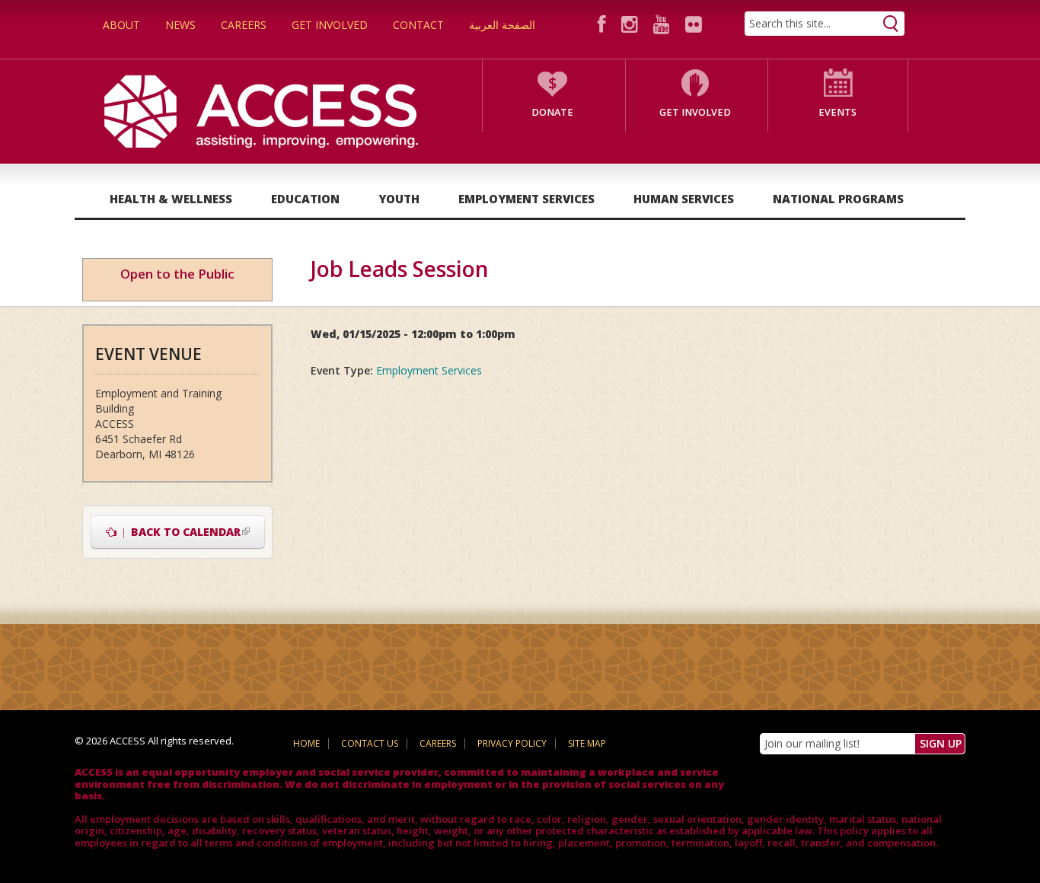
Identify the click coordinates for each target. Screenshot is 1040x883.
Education (305, 198)
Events (837, 112)
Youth (399, 198)
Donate (552, 112)
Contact (418, 25)
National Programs (838, 198)
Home (306, 743)
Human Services (683, 198)
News (180, 25)
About (121, 25)
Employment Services (526, 198)
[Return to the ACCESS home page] (261, 110)
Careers (243, 25)
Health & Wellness (171, 198)
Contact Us (369, 743)
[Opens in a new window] (604, 24)
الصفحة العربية (502, 25)
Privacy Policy (512, 743)
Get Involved (330, 25)
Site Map (587, 743)
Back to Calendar (190, 531)
